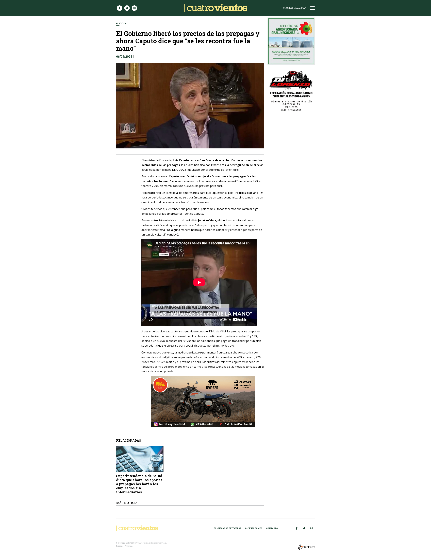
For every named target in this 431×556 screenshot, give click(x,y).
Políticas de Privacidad (227, 528)
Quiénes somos (253, 528)
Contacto (272, 528)
